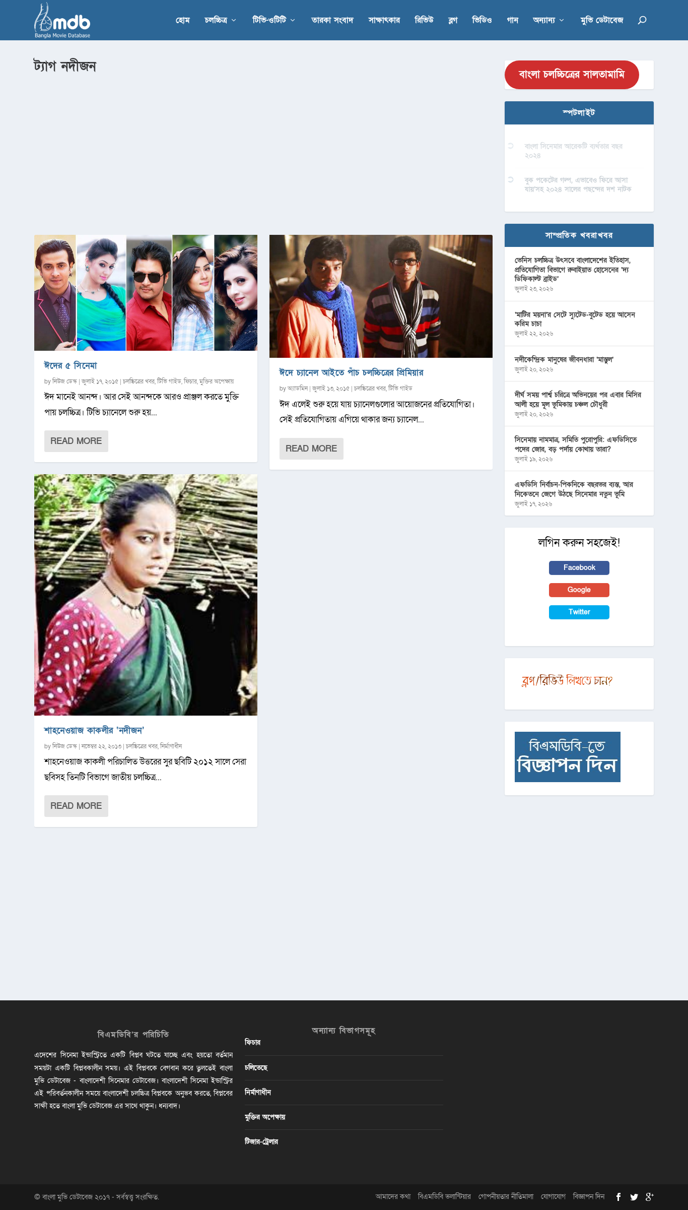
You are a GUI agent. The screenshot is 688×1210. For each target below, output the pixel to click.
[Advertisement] (263, 151)
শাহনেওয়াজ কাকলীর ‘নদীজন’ (94, 730)
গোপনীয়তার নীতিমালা (505, 1196)
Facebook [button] (579, 567)
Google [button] (579, 590)
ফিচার (190, 381)
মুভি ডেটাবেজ (602, 21)
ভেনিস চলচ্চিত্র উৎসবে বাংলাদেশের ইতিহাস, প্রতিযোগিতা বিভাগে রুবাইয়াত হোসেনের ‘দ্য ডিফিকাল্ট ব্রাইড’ (573, 269)
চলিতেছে (256, 1067)
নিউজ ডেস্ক (64, 381)
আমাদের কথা (393, 1196)
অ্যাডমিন (298, 389)
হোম (183, 21)
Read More (76, 441)
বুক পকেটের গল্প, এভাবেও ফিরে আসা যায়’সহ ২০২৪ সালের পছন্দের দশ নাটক (578, 184)
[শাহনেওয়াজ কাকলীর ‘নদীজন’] (145, 595)
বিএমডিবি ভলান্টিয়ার (444, 1196)
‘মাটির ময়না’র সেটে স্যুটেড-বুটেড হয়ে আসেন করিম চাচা (575, 319)
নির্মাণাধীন (171, 746)
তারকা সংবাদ (333, 21)
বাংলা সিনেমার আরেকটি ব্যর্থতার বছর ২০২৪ (574, 151)
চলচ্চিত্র (216, 21)
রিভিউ (424, 21)
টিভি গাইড (169, 381)
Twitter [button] (579, 612)
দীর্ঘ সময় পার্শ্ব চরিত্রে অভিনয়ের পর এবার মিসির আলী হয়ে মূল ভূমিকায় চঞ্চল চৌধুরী (578, 399)
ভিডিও (482, 21)
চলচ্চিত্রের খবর (139, 381)
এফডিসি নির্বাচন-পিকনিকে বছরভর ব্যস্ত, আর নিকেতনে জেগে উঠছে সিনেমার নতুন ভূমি (574, 489)
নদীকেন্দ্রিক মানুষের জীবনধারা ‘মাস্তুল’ (564, 359)
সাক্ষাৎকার (384, 21)
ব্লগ (453, 21)
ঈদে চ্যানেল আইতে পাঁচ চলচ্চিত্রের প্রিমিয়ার (351, 372)
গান (512, 21)
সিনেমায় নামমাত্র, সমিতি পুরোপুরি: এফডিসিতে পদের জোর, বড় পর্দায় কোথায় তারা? (576, 444)
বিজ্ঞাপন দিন (588, 1196)
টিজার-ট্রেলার (261, 1142)
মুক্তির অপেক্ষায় (216, 381)
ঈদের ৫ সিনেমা (70, 365)
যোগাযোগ (553, 1196)
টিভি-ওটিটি (269, 21)
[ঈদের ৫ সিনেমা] (145, 293)
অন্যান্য (544, 21)
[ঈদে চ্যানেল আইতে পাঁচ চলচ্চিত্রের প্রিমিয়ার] (381, 296)
